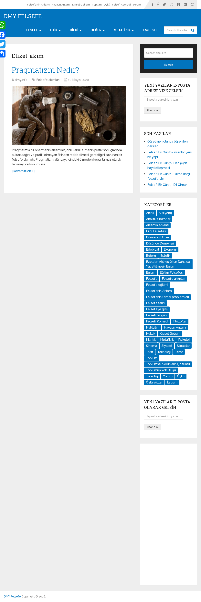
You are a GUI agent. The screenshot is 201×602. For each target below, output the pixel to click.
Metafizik (167, 340)
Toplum (97, 4)
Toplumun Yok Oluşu (161, 370)
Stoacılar (183, 346)
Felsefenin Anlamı (38, 4)
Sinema (151, 346)
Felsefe (151, 279)
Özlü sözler (154, 382)
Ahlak (150, 213)
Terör (179, 352)
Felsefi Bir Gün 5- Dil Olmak (167, 185)
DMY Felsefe (23, 16)
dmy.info (21, 80)
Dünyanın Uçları (157, 237)
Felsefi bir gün (156, 315)
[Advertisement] (168, 514)
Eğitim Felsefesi (171, 272)
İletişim (172, 382)
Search (193, 30)
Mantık (151, 340)
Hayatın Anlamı (61, 4)
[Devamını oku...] (23, 171)
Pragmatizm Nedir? (45, 70)
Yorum (137, 4)
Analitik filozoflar (158, 219)
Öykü (107, 4)
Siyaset (167, 346)
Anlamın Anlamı (157, 225)
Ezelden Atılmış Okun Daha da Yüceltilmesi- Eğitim (168, 264)
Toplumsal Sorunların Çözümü (168, 364)
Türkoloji (152, 376)
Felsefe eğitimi (157, 285)
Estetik (165, 255)
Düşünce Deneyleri (160, 243)
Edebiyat (152, 249)
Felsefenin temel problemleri (167, 297)
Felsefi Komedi (121, 4)
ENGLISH (149, 30)
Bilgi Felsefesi (156, 231)
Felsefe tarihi (155, 303)
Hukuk (150, 333)
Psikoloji (184, 340)
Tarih (149, 352)
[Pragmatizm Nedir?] (69, 115)
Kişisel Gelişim (81, 4)
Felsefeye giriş (157, 309)
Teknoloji (164, 352)
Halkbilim (152, 327)
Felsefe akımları (47, 80)
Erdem (151, 255)
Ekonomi (170, 249)
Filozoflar (179, 321)
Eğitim (150, 272)
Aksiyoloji (165, 213)
